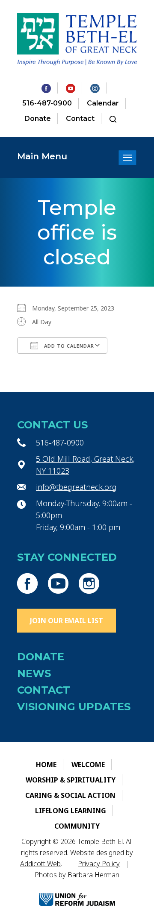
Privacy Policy (99, 863)
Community (77, 826)
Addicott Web (40, 863)
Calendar (103, 103)
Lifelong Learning (70, 810)
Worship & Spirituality (71, 780)
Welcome (88, 764)
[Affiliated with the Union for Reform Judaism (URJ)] (77, 892)
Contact (80, 118)
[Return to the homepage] (77, 39)
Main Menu (42, 156)
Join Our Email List (66, 620)
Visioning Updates (73, 706)
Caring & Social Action (70, 795)
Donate (37, 118)
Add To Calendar (68, 346)
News (34, 673)
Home (46, 764)
